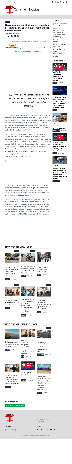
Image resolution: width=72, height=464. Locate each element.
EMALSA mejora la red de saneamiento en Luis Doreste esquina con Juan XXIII (43, 347)
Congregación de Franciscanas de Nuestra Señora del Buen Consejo (59, 33)
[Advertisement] (28, 74)
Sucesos (55, 153)
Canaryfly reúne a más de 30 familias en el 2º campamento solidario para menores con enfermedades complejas (44, 383)
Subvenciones (57, 54)
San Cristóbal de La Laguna (59, 50)
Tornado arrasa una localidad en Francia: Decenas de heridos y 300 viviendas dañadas (59, 146)
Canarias (23, 380)
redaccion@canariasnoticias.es (18, 431)
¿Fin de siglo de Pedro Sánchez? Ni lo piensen (28, 375)
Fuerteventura (56, 130)
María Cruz (56, 47)
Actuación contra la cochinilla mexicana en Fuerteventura (60, 126)
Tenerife (7, 22)
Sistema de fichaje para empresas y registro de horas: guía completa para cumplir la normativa (12, 379)
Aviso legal (40, 422)
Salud (22, 356)
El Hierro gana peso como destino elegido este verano (12, 344)
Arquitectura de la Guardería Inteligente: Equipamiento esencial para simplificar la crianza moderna (28, 346)
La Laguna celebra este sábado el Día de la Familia (12, 302)
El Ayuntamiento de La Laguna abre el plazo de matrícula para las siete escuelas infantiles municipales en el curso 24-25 (27, 305)
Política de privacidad (43, 419)
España (54, 83)
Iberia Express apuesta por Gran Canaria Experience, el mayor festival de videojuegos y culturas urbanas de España (60, 172)
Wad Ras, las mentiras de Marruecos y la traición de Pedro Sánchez (58, 76)
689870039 (14, 429)
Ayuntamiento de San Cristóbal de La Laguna (60, 26)
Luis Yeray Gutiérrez (59, 44)
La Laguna (56, 42)
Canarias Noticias (9, 33)
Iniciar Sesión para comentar (15, 405)
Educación (56, 39)
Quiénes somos (41, 417)
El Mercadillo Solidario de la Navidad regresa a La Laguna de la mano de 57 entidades (44, 304)
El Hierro (7, 349)
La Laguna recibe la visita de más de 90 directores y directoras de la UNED (11, 271)
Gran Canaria (40, 354)
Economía (7, 387)
